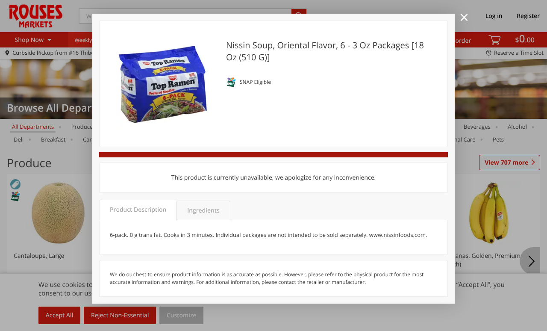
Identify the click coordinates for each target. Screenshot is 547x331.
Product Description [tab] (138, 210)
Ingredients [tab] (203, 211)
